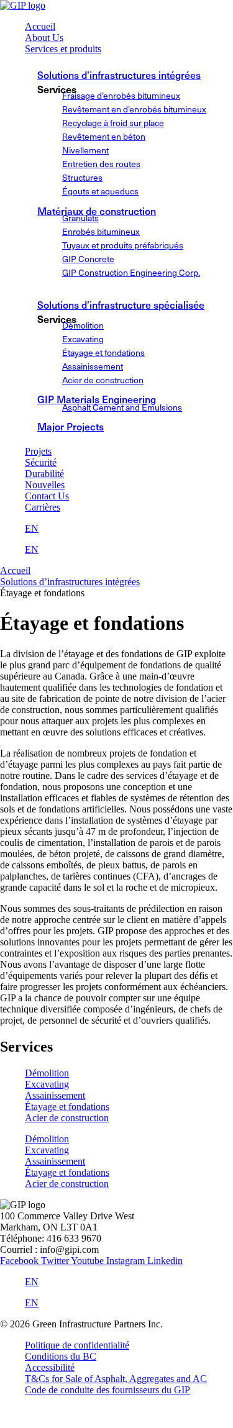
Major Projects (70, 426)
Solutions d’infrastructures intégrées (119, 74)
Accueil (15, 570)
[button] (129, 49)
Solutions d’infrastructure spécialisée (120, 304)
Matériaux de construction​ (96, 210)
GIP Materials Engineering (96, 398)
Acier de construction (67, 1117)
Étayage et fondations (67, 1106)
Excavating (47, 1084)
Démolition (47, 1073)
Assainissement (55, 1095)
